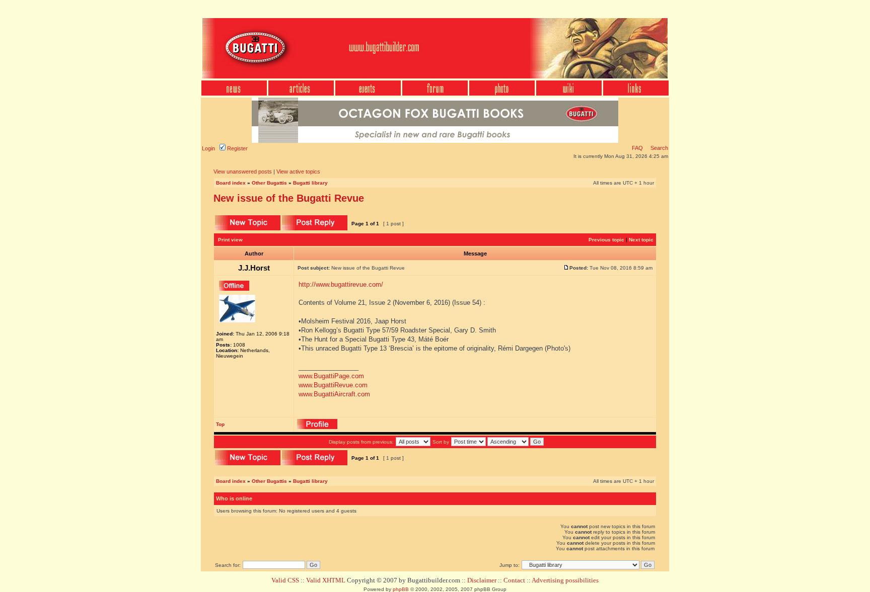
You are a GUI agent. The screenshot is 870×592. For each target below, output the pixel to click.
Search (658, 148)
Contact (514, 580)
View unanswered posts (242, 171)
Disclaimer (481, 580)
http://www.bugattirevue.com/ (341, 284)
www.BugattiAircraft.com (334, 394)
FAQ (637, 148)
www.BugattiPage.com (331, 376)
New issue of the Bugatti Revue (288, 198)
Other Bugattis (269, 183)
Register (237, 148)
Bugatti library (310, 183)
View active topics (298, 171)
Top (220, 424)
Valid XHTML (325, 580)
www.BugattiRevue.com (333, 385)
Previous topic (606, 239)
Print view (230, 239)
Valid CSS (285, 580)
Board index (231, 183)
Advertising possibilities (565, 580)
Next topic (641, 239)
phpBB (401, 589)
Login (208, 148)
